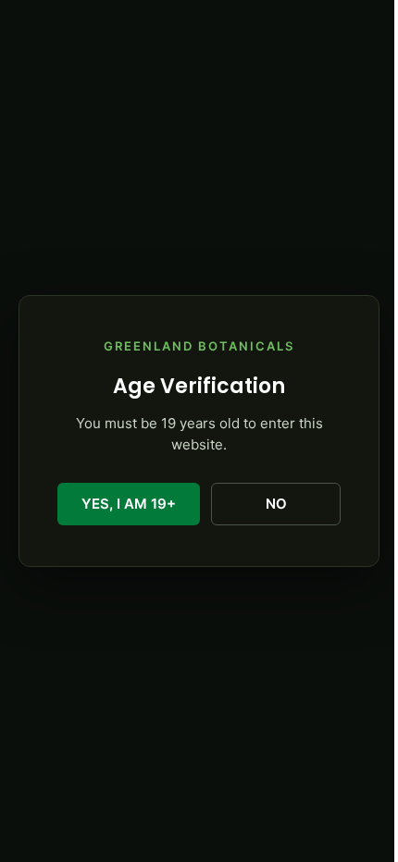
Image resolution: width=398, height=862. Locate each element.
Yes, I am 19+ (128, 503)
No (276, 503)
